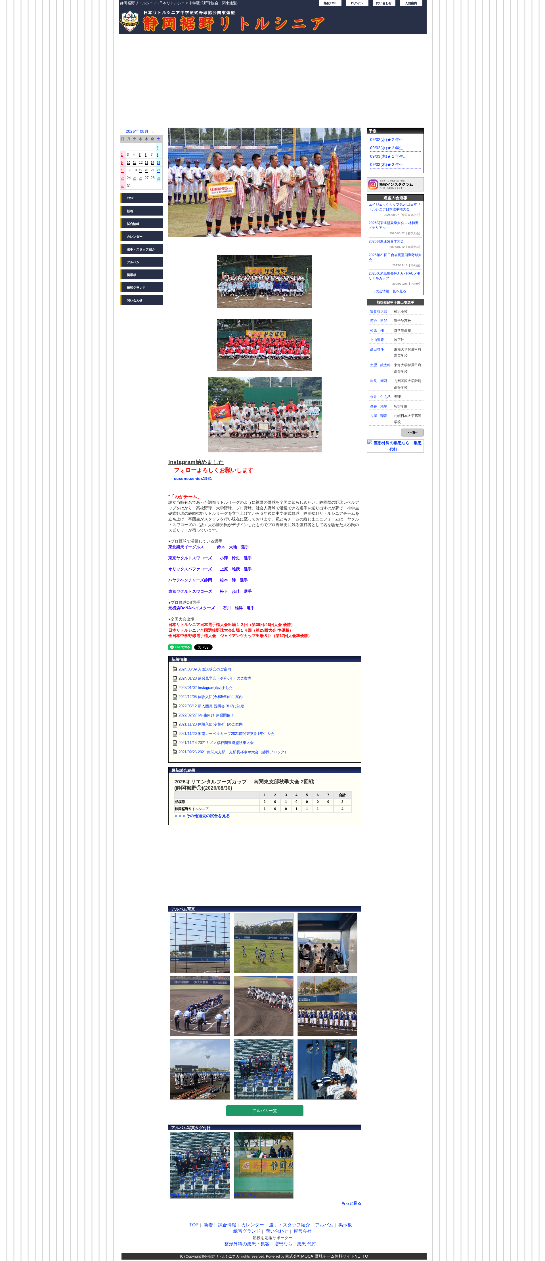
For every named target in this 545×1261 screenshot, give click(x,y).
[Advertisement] (272, 83)
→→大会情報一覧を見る (387, 291)
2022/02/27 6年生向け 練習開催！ (206, 715)
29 (158, 178)
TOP (130, 198)
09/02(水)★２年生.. (387, 139)
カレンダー (134, 236)
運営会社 (303, 1231)
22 (158, 170)
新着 (130, 211)
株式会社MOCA (299, 1256)
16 (122, 170)
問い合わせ (384, 3)
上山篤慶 (377, 340)
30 (122, 185)
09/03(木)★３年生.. (387, 164)
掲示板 (131, 275)
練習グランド (136, 287)
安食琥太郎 (378, 311)
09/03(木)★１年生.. (387, 156)
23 (122, 178)
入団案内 (411, 3)
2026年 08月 (137, 131)
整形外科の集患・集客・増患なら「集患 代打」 (272, 1243)
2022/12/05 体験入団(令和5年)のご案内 (211, 697)
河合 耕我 (378, 321)
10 (128, 162)
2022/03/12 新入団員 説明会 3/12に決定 (211, 706)
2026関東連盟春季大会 (386, 241)
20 (146, 170)
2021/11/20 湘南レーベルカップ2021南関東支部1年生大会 (226, 733)
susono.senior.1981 (193, 478)
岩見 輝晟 (378, 381)
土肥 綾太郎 (380, 365)
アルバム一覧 (264, 1110)
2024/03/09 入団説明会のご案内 (205, 669)
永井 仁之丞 (380, 397)
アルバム (133, 262)
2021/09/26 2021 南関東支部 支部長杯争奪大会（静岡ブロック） (233, 752)
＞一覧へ (412, 432)
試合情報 (133, 223)
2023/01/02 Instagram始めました (206, 688)
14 (152, 162)
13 (146, 162)
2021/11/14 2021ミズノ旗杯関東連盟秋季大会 (216, 743)
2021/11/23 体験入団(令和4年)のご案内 (211, 724)
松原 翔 (377, 330)
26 (140, 178)
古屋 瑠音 (378, 416)
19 (140, 170)
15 (158, 162)
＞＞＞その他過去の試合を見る (202, 815)
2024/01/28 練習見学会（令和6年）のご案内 (215, 678)
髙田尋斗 (377, 349)
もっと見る (351, 1203)
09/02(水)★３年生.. (387, 148)
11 (134, 162)
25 (134, 178)
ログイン (357, 3)
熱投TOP (330, 3)
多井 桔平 (378, 406)
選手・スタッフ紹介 (141, 249)
